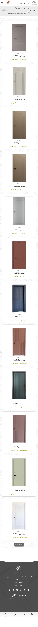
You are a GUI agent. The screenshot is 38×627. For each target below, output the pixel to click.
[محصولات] (15, 614)
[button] (19, 545)
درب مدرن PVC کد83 (19, 273)
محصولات (15, 616)
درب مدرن (19, 140)
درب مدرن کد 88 (19, 447)
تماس (6, 616)
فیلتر (6, 10)
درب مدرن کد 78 (19, 143)
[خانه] (32, 614)
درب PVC (19, 53)
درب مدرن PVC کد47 (19, 56)
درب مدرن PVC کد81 (19, 404)
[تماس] (6, 614)
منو (24, 616)
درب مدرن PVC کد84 (19, 490)
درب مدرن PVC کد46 (19, 534)
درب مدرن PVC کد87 (19, 360)
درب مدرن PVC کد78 (19, 186)
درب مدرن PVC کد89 (19, 99)
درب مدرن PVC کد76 (19, 230)
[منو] (24, 614)
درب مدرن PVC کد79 (19, 317)
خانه (36, 8)
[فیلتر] (3, 10)
